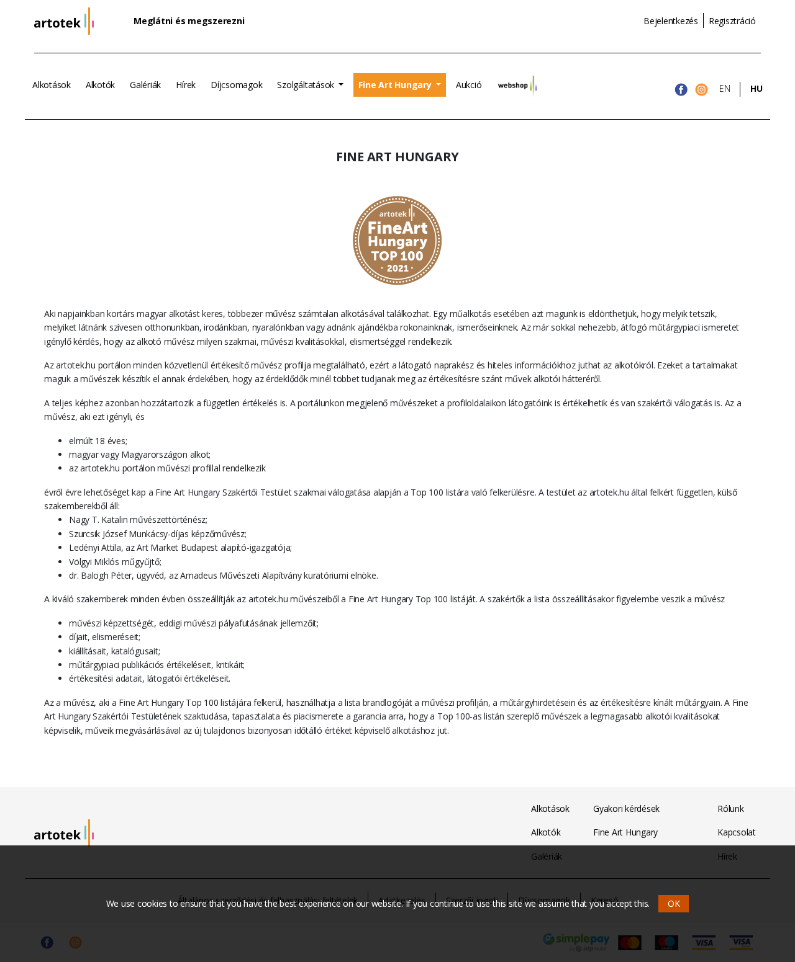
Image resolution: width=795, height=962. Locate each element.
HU (756, 88)
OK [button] (674, 903)
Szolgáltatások (306, 85)
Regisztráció (732, 21)
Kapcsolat (736, 832)
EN (724, 88)
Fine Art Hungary (396, 85)
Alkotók (100, 85)
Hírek (186, 85)
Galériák (145, 85)
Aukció (469, 85)
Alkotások (51, 85)
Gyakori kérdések (626, 808)
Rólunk (730, 808)
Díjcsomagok (236, 85)
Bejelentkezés (670, 21)
